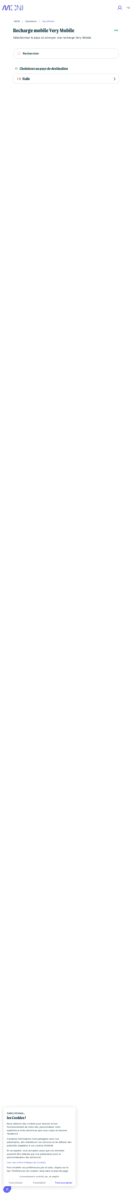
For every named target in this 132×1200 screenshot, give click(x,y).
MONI (17, 21)
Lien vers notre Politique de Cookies (26, 1162)
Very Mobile (48, 21)
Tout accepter (63, 1182)
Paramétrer (39, 1182)
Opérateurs (31, 21)
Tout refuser (15, 1182)
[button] (7, 1189)
